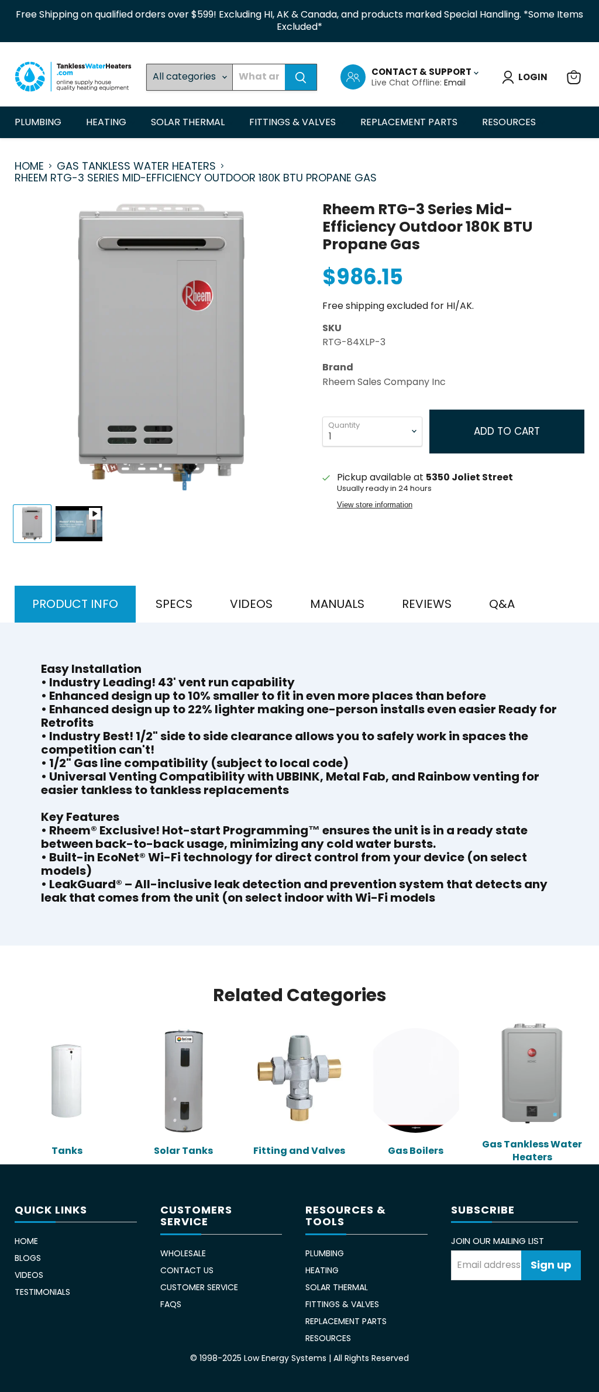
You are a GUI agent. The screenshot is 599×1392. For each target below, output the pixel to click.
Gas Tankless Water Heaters (136, 166)
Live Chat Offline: (407, 82)
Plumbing (39, 122)
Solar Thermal (189, 122)
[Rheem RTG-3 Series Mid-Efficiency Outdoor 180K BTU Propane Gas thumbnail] (32, 523)
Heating (107, 122)
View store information (374, 505)
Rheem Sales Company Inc (384, 382)
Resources (510, 122)
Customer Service (199, 1287)
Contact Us (187, 1270)
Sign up (551, 1264)
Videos (29, 1275)
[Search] (300, 77)
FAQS (170, 1304)
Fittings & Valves (293, 122)
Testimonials (42, 1292)
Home (29, 166)
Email (455, 82)
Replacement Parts (410, 122)
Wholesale (183, 1253)
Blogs (28, 1258)
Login (533, 77)
